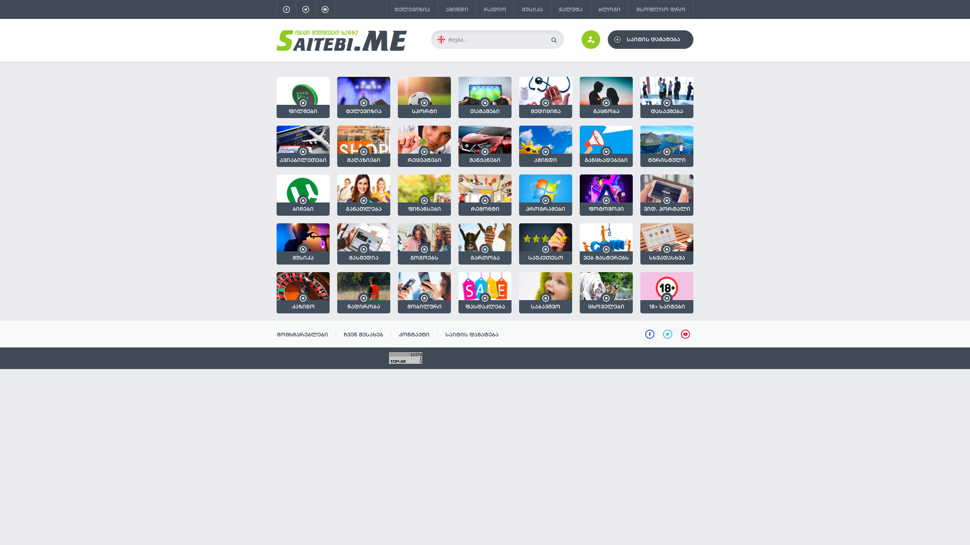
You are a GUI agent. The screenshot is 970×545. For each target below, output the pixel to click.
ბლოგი (609, 9)
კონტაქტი (414, 334)
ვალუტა (571, 9)
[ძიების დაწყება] (554, 40)
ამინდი (457, 9)
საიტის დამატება (472, 334)
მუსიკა (532, 9)
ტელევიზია (412, 9)
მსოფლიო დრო (660, 9)
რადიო (495, 9)
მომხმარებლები (302, 334)
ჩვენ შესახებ (363, 334)
